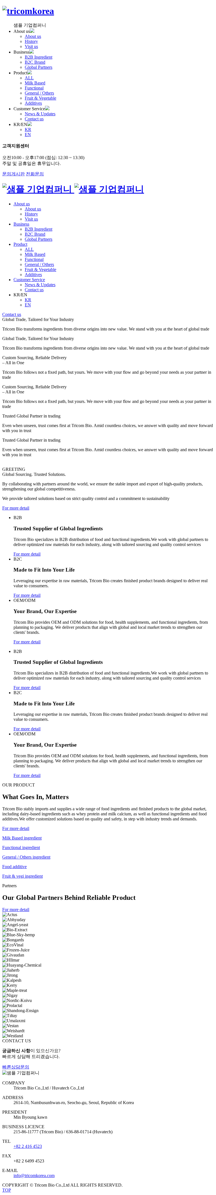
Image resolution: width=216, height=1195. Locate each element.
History (31, 41)
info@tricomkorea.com (34, 1175)
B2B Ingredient (38, 57)
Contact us (34, 118)
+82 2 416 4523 (28, 1146)
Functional (34, 88)
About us (33, 36)
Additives (33, 103)
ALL (29, 77)
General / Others (39, 93)
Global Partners (38, 67)
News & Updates (40, 113)
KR (28, 129)
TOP (6, 1190)
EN (28, 134)
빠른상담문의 (15, 1067)
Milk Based (35, 83)
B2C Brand (35, 62)
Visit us (31, 46)
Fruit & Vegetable (40, 98)
